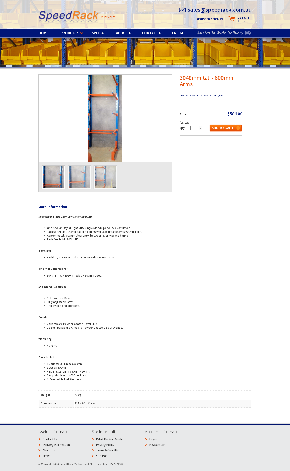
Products (70, 32)
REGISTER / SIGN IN (209, 19)
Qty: (183, 128)
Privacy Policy (105, 445)
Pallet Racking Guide (109, 439)
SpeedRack (68, 17)
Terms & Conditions (109, 450)
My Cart (243, 19)
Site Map (101, 456)
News (46, 456)
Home (43, 32)
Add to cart (222, 128)
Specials (99, 32)
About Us (125, 32)
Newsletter (157, 445)
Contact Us (153, 32)
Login (153, 439)
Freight (179, 32)
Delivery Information (56, 445)
